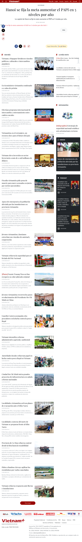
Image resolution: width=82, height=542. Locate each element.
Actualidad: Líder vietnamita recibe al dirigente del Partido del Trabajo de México (63, 185)
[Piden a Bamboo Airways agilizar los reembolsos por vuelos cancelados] (44, 472)
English (56, 1)
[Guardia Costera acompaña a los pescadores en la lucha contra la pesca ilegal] (44, 321)
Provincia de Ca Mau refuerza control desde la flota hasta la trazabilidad (16, 444)
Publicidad (57, 522)
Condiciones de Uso (52, 520)
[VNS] (7, 514)
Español (66, 1)
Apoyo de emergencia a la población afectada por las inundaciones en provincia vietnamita (16, 204)
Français (61, 1)
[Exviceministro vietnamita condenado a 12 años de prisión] (44, 90)
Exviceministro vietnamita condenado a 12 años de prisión (17, 86)
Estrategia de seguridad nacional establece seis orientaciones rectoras (67, 128)
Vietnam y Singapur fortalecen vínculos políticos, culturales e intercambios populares (17, 61)
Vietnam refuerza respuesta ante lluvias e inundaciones (17, 487)
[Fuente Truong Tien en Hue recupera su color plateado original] (44, 279)
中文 (71, 1)
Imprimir (3, 34)
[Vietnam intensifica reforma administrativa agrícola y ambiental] (44, 342)
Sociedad (41, 5)
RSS (59, 520)
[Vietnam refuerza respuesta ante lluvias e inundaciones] (44, 491)
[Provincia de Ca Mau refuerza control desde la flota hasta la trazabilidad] (44, 448)
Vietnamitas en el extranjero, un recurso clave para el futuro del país (16, 134)
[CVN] (19, 514)
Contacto (64, 522)
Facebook (3, 26)
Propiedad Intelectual (39, 520)
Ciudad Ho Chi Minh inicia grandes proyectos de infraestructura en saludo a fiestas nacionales (17, 377)
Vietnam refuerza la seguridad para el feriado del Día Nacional (16, 256)
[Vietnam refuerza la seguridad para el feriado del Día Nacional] (44, 260)
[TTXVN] (63, 514)
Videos (62, 140)
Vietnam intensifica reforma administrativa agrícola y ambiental (16, 338)
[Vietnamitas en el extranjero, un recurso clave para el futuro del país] (44, 138)
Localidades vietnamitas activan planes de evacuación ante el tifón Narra (17, 404)
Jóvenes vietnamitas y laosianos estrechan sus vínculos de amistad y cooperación (16, 237)
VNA (74, 520)
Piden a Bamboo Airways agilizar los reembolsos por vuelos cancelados (16, 468)
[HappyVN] (53, 514)
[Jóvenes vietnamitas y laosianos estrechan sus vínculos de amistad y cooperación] (44, 239)
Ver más (7, 55)
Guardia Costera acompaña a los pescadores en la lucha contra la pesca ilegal (17, 318)
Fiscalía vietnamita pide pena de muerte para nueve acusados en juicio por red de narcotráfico (17, 183)
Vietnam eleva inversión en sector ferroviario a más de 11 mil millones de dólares (17, 158)
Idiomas (69, 520)
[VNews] (70, 514)
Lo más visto (64, 55)
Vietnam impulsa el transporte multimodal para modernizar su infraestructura (65, 78)
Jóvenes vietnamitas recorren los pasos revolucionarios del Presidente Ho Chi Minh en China (17, 297)
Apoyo (63, 520)
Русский (75, 1)
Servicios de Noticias (48, 522)
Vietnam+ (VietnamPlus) (14, 1)
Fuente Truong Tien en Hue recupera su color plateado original (16, 275)
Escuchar (63, 192)
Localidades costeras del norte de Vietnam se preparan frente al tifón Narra (15, 424)
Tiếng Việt (51, 1)
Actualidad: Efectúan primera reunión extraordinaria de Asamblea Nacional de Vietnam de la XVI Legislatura (63, 220)
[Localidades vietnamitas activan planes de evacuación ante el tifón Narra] (44, 408)
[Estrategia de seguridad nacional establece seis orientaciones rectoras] (68, 116)
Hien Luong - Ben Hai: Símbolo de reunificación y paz (67, 59)
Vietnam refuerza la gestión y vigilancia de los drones (67, 86)
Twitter (3, 30)
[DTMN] (30, 514)
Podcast (63, 178)
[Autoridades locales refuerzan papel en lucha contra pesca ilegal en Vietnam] (44, 360)
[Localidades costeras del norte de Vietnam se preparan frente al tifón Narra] (44, 426)
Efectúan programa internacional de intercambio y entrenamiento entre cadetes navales (16, 112)
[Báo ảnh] (42, 514)
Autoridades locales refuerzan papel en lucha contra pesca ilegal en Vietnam (17, 356)
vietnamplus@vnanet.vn (39, 533)
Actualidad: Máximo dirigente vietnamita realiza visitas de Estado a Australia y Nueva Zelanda (63, 202)
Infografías (63, 105)
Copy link (3, 38)
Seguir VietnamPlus (52, 46)
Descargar (28, 503)
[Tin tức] (77, 514)
